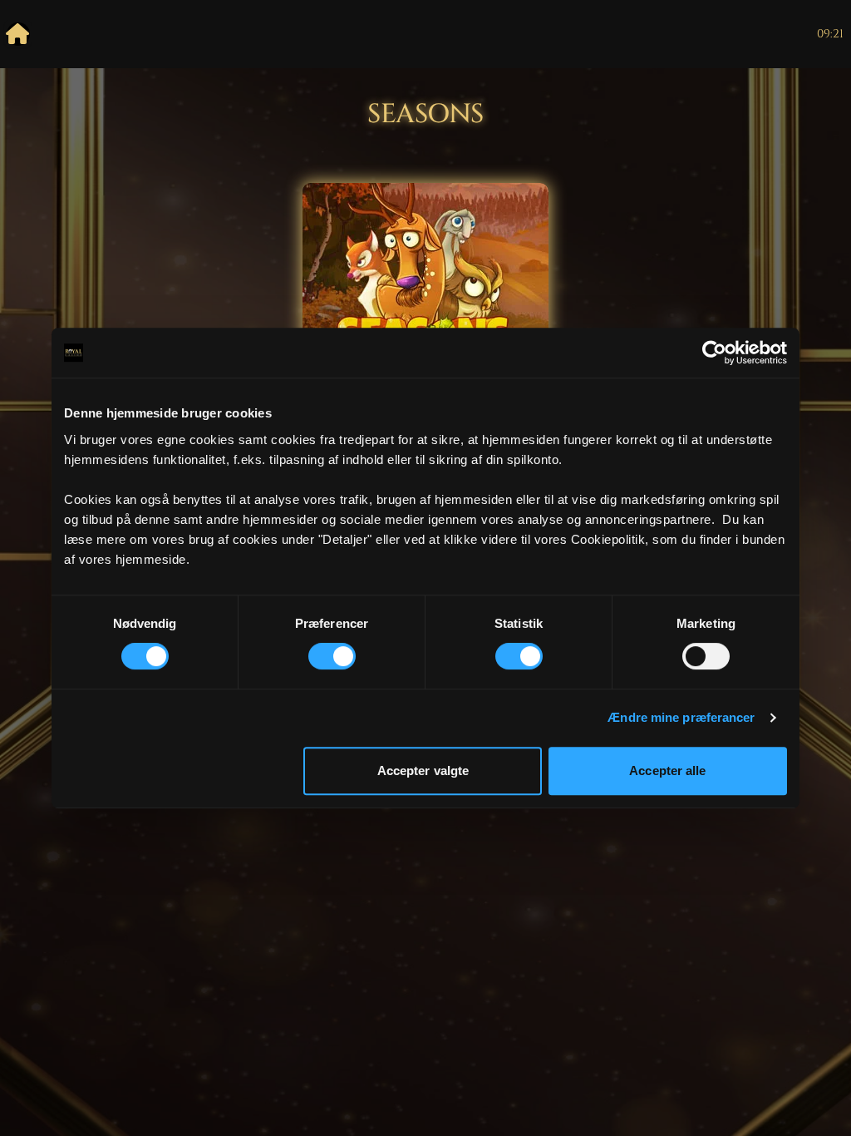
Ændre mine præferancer (681, 717)
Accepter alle (667, 770)
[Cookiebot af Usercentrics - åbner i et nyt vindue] (714, 352)
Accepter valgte (423, 770)
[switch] (332, 656)
